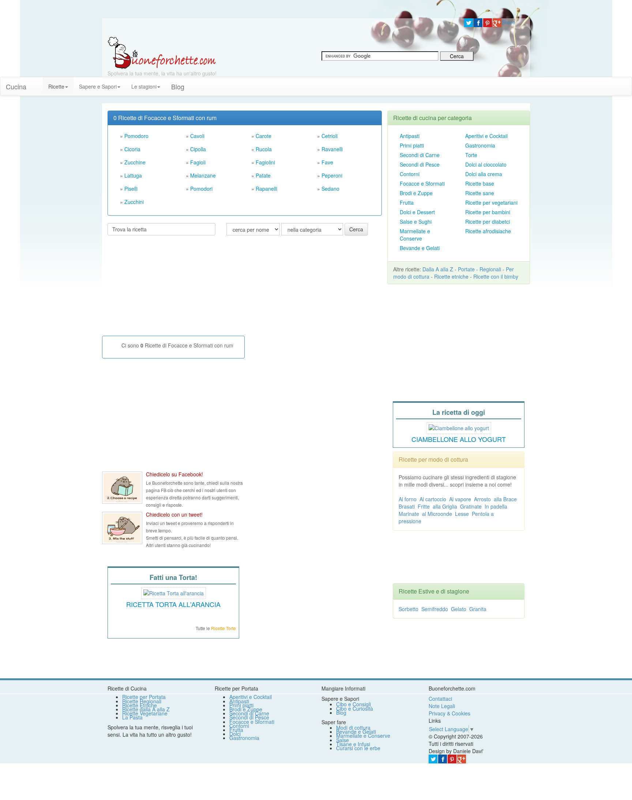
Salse (342, 740)
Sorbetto (408, 609)
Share (508, 22)
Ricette (56, 86)
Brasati (407, 506)
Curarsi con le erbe (358, 748)
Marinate (409, 513)
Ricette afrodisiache (488, 231)
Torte (471, 155)
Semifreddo (434, 609)
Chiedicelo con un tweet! (174, 514)
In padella (496, 506)
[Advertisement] (162, 288)
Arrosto (482, 499)
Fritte (424, 506)
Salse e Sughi (416, 221)
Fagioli (198, 162)
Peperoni (331, 175)
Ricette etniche (451, 276)
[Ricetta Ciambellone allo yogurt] (458, 427)
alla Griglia (445, 506)
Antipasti (410, 135)
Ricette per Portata (144, 696)
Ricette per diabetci (487, 221)
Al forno (408, 499)
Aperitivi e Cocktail (486, 135)
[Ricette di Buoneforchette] (162, 52)
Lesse (462, 513)
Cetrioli (329, 135)
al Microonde (437, 513)
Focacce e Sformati (422, 183)
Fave (327, 162)
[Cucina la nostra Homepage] (37, 82)
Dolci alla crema (483, 174)
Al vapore (460, 499)
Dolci (235, 733)
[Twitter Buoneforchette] (122, 528)
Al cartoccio (433, 499)
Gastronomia (480, 145)
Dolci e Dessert (417, 212)
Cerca (356, 229)
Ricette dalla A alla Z (146, 709)
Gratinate (471, 506)
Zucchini (134, 201)
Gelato (458, 609)
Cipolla (198, 149)
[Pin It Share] (487, 22)
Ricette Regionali (141, 701)
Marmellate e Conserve (415, 234)
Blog (341, 712)
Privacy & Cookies (449, 713)
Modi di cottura (353, 727)
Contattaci (440, 698)
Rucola (264, 149)
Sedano (330, 188)
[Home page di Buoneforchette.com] (280, 27)
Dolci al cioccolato (486, 164)
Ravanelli (332, 149)
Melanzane (203, 175)
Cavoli (197, 135)
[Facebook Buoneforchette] (122, 488)
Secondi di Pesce (420, 164)
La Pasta (132, 717)
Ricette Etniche (139, 705)
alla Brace (505, 499)
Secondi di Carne (420, 155)
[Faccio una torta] (173, 592)
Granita (477, 609)
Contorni (410, 174)
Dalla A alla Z (437, 269)
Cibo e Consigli (353, 704)
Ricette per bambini (487, 212)
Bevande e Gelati (420, 248)
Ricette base (479, 183)
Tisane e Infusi (353, 744)
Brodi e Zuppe (416, 193)
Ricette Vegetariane (145, 713)
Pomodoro (136, 135)
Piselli (131, 188)
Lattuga (133, 175)
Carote (263, 135)
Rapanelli (266, 188)
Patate (263, 175)
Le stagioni (144, 86)
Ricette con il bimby (495, 276)
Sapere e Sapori (98, 86)
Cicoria (132, 149)
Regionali (490, 269)
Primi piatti (412, 145)
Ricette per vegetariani (491, 202)
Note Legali (442, 706)
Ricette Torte (223, 628)
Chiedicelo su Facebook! (174, 474)
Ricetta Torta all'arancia (173, 604)
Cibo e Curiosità (354, 708)
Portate (466, 269)
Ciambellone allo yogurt (458, 439)
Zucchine (135, 162)
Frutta (407, 202)
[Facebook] (478, 22)
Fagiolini (265, 162)
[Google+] (497, 22)
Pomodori (201, 188)
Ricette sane (479, 193)
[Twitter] (468, 22)
